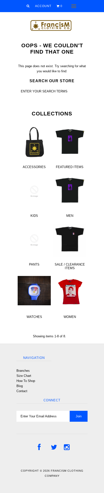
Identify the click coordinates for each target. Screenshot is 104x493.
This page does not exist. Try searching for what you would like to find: (52, 68)
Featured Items (69, 167)
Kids (34, 216)
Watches (34, 317)
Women (70, 317)
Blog (19, 386)
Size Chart (23, 376)
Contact (21, 391)
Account (43, 6)
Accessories (34, 167)
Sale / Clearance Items (70, 266)
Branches (23, 370)
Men (69, 216)
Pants (34, 264)
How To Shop (25, 381)
